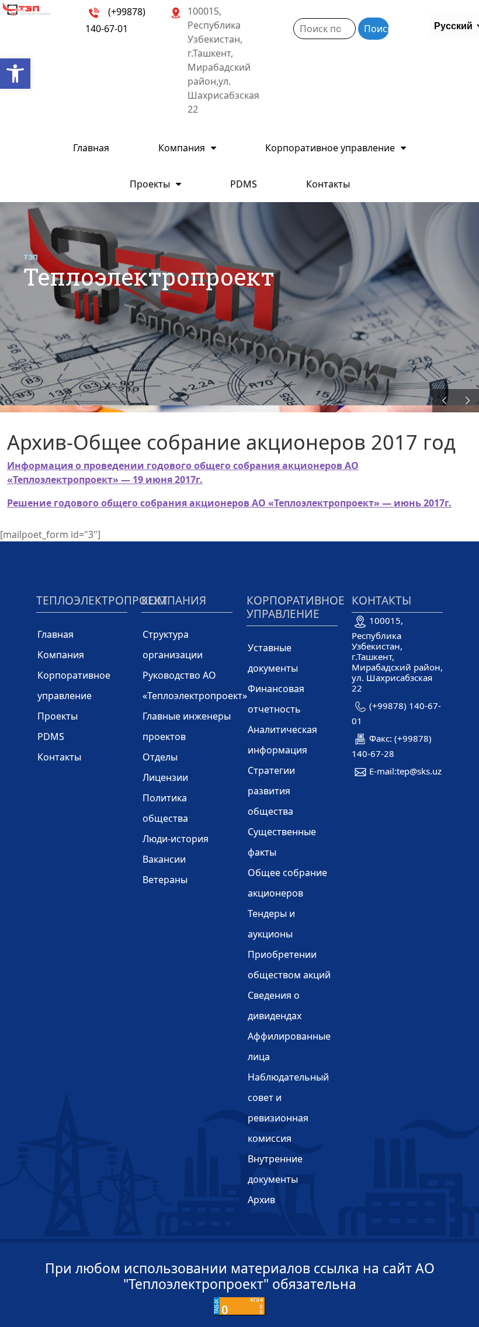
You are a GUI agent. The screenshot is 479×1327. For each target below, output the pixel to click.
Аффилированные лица (289, 1046)
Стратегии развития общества (271, 791)
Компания (181, 147)
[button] (15, 73)
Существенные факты (282, 842)
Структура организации (173, 644)
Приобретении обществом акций (289, 964)
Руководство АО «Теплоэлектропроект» (195, 685)
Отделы (160, 757)
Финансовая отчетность (276, 698)
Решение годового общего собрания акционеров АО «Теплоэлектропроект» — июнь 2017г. (229, 502)
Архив (261, 1199)
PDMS (243, 184)
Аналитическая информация (282, 739)
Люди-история (176, 838)
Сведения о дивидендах (274, 1005)
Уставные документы (273, 658)
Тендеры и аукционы (271, 923)
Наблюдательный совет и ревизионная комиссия (288, 1108)
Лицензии (165, 777)
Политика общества (165, 808)
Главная (91, 147)
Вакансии (164, 859)
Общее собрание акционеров (287, 882)
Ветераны (165, 879)
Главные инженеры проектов (187, 726)
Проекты (150, 184)
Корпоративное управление (330, 147)
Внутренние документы (275, 1169)
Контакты (328, 184)
